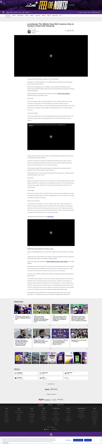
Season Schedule (81, 410)
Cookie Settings (68, 440)
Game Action (44, 414)
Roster (7, 410)
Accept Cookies (88, 440)
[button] (51, 55)
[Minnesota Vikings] (51, 435)
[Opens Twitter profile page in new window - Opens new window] (34, 32)
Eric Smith (34, 30)
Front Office (6, 421)
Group (68, 414)
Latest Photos (43, 410)
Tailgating (55, 423)
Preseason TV (32, 421)
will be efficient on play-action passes (57, 261)
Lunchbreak (19, 414)
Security (56, 421)
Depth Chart (6, 412)
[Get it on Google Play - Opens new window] (55, 429)
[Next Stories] (86, 358)
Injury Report (7, 414)
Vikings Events (81, 412)
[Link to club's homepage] (3, 12)
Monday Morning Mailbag (19, 412)
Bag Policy (56, 412)
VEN (31, 412)
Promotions (94, 421)
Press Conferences (32, 414)
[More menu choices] (30, 12)
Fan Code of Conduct (56, 414)
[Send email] (71, 31)
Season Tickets (68, 410)
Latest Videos (32, 410)
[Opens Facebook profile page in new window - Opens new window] (33, 32)
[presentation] (87, 325)
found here (51, 216)
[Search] (78, 12)
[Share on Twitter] (68, 31)
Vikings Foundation (94, 412)
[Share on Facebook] (66, 31)
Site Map (94, 423)
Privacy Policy (5, 442)
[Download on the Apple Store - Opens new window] (47, 429)
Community (94, 410)
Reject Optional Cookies (78, 440)
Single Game (68, 412)
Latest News (19, 410)
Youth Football (94, 414)
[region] (51, 440)
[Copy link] (73, 31)
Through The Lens (44, 412)
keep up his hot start (63, 93)
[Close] (100, 440)
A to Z (56, 410)
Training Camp (81, 414)
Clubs (68, 421)
